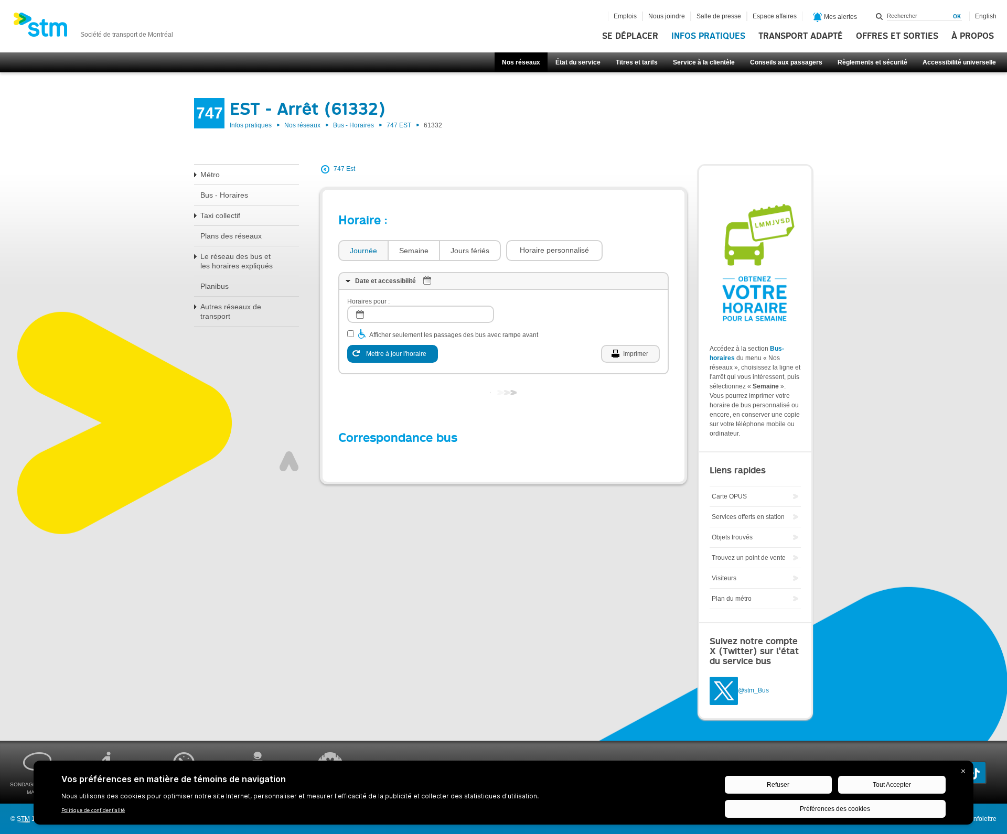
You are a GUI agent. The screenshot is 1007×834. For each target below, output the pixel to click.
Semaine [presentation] (413, 250)
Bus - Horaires (353, 125)
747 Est (344, 168)
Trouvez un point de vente (749, 557)
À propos (972, 36)
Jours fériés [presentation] (470, 250)
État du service (578, 62)
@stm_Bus (753, 691)
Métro (210, 174)
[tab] (363, 251)
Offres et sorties (897, 36)
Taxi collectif (220, 215)
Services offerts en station (748, 517)
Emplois (625, 16)
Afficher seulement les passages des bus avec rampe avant (453, 335)
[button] (554, 250)
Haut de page (289, 461)
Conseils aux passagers (786, 62)
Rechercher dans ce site (879, 16)
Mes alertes (839, 16)
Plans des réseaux (231, 236)
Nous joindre (666, 16)
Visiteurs (724, 578)
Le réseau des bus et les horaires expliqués (236, 261)
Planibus (214, 286)
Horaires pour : (368, 301)
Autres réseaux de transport (230, 311)
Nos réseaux (521, 62)
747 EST (399, 125)
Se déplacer (630, 36)
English (986, 16)
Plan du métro (732, 598)
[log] (420, 314)
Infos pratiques (708, 36)
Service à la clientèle (704, 62)
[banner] (93, 28)
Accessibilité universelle (959, 62)
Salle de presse (719, 16)
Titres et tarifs (637, 62)
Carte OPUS (729, 496)
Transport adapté (800, 36)
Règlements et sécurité (872, 62)
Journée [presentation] (363, 250)
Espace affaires (775, 16)
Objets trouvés (732, 537)
